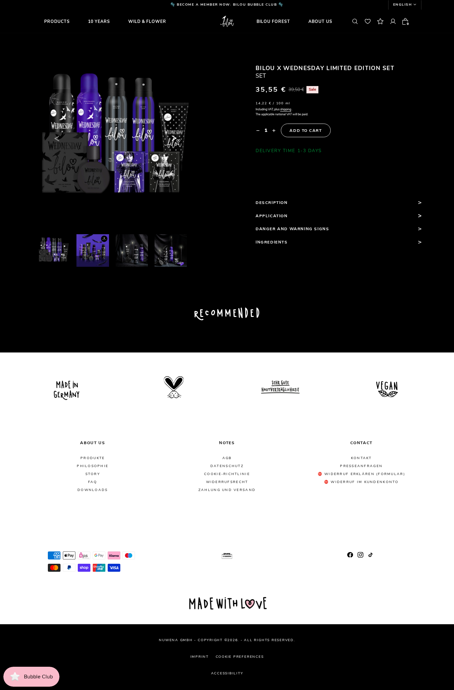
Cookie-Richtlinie (227, 474)
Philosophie (92, 466)
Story (92, 474)
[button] (404, 5)
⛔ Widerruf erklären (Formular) (361, 474)
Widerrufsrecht (227, 482)
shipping (285, 109)
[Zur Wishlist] (367, 21)
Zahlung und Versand (227, 490)
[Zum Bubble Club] (380, 21)
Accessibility (227, 673)
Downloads (92, 490)
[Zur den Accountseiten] (392, 21)
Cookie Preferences (240, 656)
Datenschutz (227, 466)
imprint (199, 656)
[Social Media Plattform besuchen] (350, 554)
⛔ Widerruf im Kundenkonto (361, 482)
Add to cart (305, 130)
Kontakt (361, 458)
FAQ (92, 482)
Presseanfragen (361, 466)
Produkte (92, 458)
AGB (227, 458)
